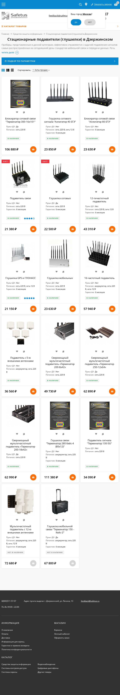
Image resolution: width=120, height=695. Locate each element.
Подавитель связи (20, 198)
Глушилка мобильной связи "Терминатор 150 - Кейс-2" (60, 529)
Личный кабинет (62, 634)
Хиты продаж (41, 70)
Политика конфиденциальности (17, 649)
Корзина (58, 630)
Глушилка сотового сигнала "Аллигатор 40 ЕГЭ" (60, 120)
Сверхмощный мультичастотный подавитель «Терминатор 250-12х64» (99, 362)
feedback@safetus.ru (60, 15)
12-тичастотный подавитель (99, 200)
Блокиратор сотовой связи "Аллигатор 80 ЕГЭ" (99, 120)
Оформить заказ (61, 637)
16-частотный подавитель (99, 278)
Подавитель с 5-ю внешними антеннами (21, 359)
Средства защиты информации (27, 34)
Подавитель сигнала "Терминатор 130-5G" (99, 442)
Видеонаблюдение (46, 664)
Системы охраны (9, 672)
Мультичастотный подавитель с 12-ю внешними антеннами (21, 529)
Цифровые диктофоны (48, 668)
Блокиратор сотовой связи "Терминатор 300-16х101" (20, 120)
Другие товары (44, 672)
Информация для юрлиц (13, 641)
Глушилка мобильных (60, 278)
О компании (7, 630)
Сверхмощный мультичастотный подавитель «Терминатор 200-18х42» (20, 445)
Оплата (5, 634)
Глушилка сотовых (60, 198)
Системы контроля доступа (14, 668)
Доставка (6, 637)
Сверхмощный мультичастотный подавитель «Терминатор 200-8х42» (60, 362)
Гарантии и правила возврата (15, 645)
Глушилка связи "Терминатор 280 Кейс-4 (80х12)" (60, 443)
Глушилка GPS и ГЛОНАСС (20, 278)
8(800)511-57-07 (9, 601)
